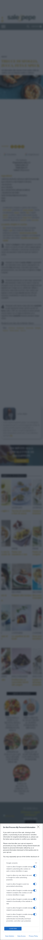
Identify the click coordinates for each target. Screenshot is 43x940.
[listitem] (21, 863)
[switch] (35, 867)
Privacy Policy (33, 936)
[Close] (39, 828)
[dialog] (21, 881)
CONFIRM (13, 928)
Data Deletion (9, 936)
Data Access (21, 936)
